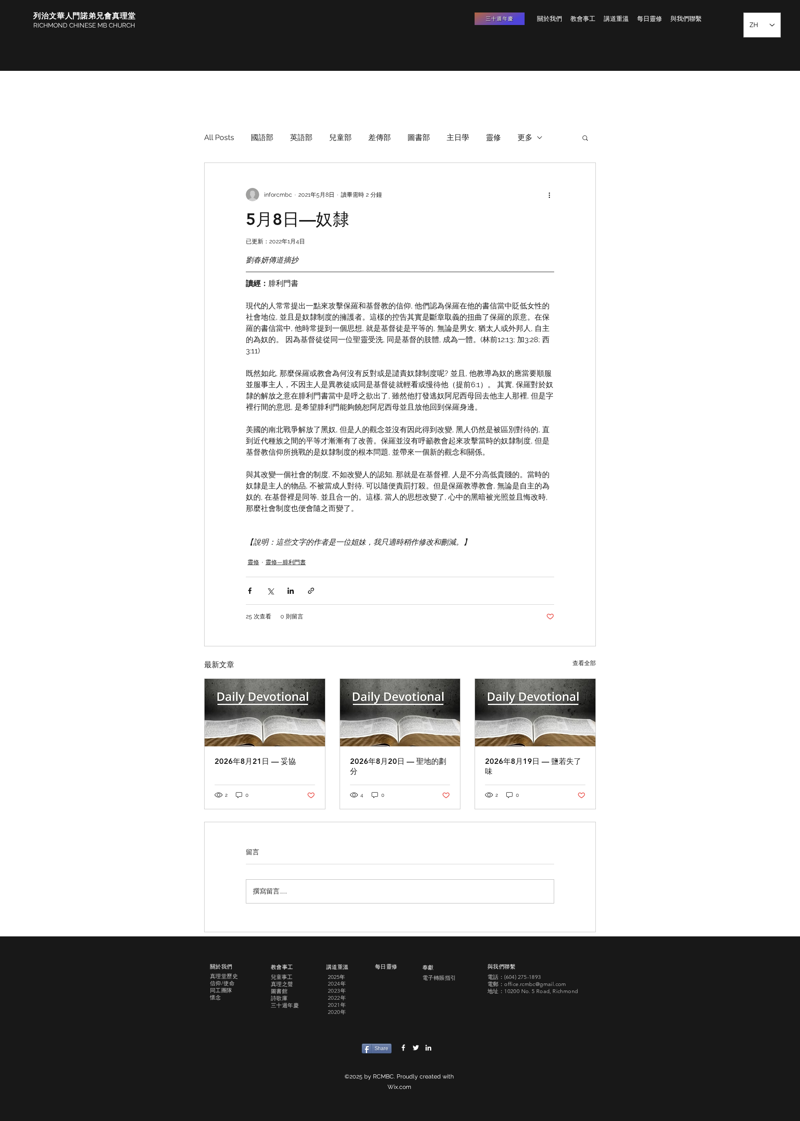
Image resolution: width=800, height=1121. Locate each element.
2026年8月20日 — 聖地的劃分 (398, 766)
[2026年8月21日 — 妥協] (265, 712)
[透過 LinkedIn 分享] (291, 591)
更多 (525, 137)
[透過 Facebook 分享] (250, 591)
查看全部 (584, 663)
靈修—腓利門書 (285, 562)
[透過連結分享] (311, 591)
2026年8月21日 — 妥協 (255, 761)
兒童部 (340, 137)
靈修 (493, 137)
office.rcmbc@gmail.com (535, 984)
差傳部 (379, 137)
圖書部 (419, 137)
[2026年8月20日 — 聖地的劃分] (400, 712)
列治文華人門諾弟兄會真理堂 (84, 15)
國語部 (262, 137)
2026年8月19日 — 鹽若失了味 (533, 766)
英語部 (301, 137)
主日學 (458, 137)
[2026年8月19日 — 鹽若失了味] (535, 712)
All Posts (219, 137)
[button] (585, 137)
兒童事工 (281, 977)
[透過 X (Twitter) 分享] (270, 591)
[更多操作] (549, 195)
